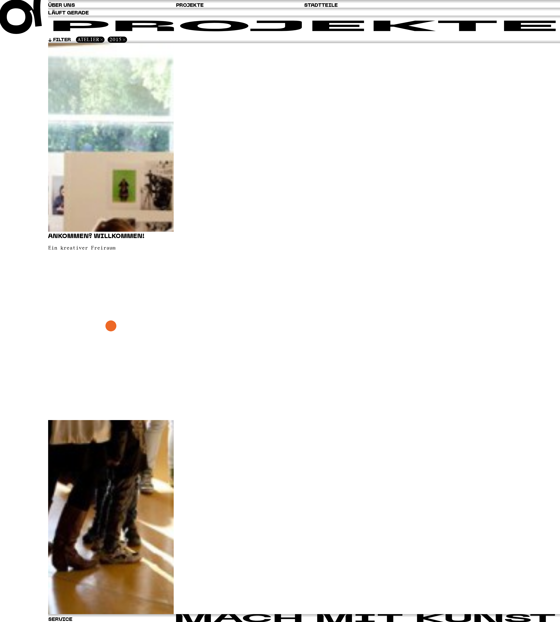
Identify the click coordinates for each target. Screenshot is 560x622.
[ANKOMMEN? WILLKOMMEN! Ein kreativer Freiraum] (111, 613)
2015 (115, 39)
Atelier (88, 39)
